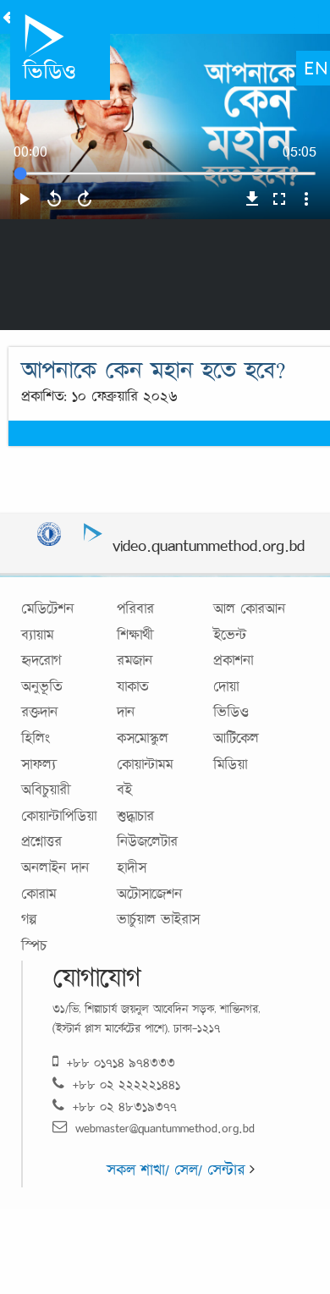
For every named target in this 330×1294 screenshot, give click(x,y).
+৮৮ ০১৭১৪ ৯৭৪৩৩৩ (121, 1062)
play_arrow (24, 199)
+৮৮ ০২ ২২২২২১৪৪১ (126, 1084)
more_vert (306, 199)
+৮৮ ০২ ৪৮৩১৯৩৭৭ (125, 1106)
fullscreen (279, 199)
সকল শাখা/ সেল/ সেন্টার (178, 1169)
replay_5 (54, 199)
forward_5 (84, 199)
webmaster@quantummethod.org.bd (165, 1128)
